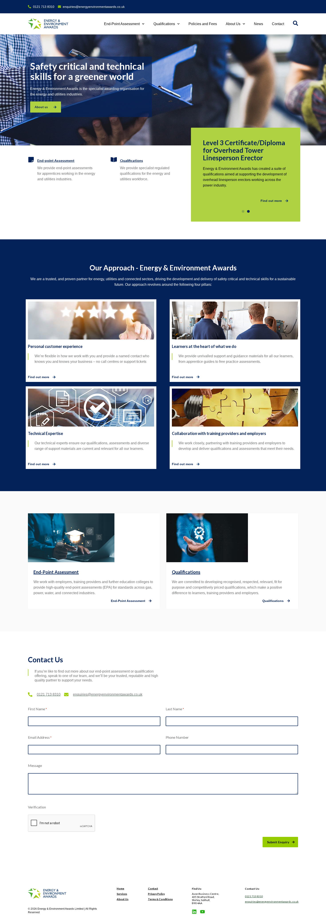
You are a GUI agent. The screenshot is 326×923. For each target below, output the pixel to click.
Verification (37, 807)
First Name (37, 709)
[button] (243, 211)
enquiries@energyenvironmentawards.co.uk (272, 901)
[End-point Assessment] (31, 160)
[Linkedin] (194, 911)
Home (120, 888)
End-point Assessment (56, 160)
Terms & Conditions (160, 899)
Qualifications (164, 24)
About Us (233, 24)
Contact (278, 24)
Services (122, 893)
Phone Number (177, 737)
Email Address (39, 737)
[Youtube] (202, 911)
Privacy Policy (156, 893)
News (258, 24)
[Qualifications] (114, 160)
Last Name (175, 709)
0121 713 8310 (254, 896)
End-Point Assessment (122, 24)
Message (35, 765)
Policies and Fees (203, 24)
